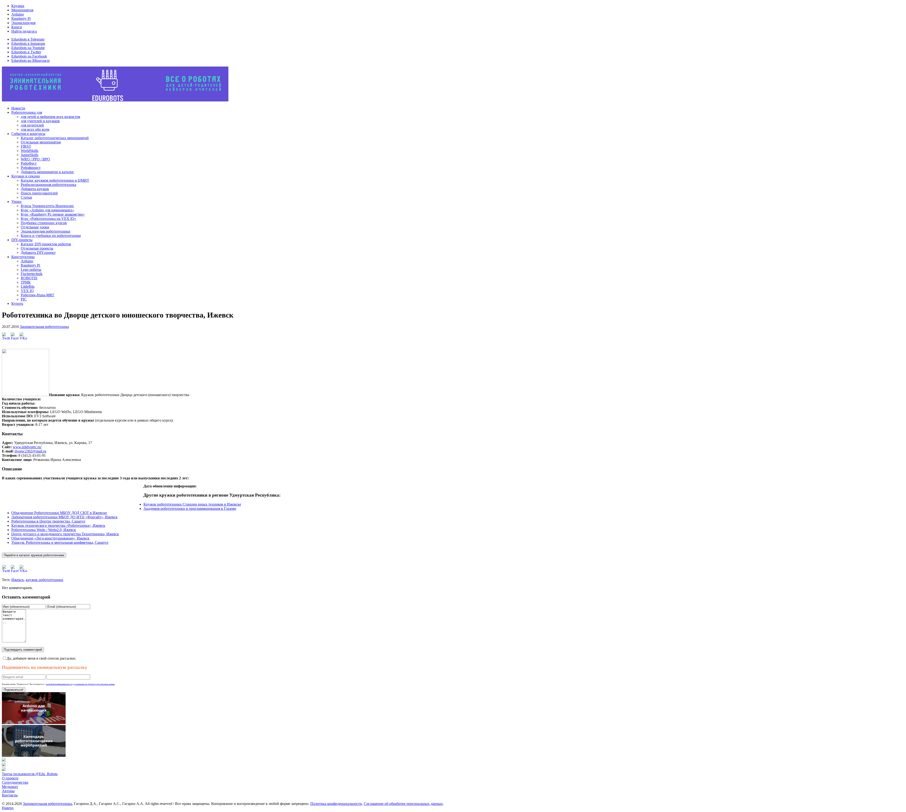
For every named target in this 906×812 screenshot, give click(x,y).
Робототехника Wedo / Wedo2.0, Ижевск (43, 530)
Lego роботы (31, 270)
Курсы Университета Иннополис (47, 206)
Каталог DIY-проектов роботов (46, 244)
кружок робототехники (44, 580)
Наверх (8, 808)
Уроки (16, 202)
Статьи (26, 197)
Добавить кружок (35, 189)
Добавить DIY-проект (38, 253)
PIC (24, 299)
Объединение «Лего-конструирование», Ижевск (50, 538)
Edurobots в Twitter (26, 52)
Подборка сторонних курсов (44, 223)
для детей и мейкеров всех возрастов (50, 117)
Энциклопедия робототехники (45, 231)
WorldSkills (29, 151)
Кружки (17, 6)
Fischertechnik (31, 274)
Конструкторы (23, 257)
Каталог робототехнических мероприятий (55, 138)
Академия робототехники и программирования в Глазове (189, 508)
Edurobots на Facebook (29, 56)
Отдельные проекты (37, 248)
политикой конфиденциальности (59, 684)
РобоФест (29, 163)
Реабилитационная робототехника (48, 185)
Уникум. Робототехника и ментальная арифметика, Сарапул (59, 542)
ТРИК (26, 282)
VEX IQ (27, 291)
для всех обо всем (35, 129)
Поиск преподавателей (39, 193)
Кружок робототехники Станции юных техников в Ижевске (192, 504)
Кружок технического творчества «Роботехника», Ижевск (58, 525)
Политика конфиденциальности (336, 804)
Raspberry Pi (21, 19)
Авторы (8, 791)
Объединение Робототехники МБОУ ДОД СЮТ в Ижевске (59, 513)
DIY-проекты (22, 240)
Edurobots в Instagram (28, 44)
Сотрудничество (15, 782)
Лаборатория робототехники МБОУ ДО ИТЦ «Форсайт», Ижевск (64, 517)
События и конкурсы (28, 134)
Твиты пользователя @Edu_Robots (30, 774)
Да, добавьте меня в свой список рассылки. (41, 658)
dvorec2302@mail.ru (30, 451)
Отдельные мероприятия (41, 142)
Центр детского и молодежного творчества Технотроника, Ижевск (65, 534)
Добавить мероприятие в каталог (47, 172)
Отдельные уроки (35, 227)
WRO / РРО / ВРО (35, 159)
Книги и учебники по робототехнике (51, 236)
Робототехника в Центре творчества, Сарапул (48, 521)
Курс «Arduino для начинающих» (47, 210)
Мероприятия (22, 10)
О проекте (10, 778)
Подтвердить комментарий (23, 649)
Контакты (10, 795)
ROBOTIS (29, 278)
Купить (17, 303)
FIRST (26, 146)
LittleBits (27, 287)
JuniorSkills (29, 155)
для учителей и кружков (40, 121)
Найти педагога (24, 31)
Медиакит (10, 787)
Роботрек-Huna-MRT (37, 295)
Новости (18, 108)
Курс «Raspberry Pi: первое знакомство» (53, 214)
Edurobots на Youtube (28, 48)
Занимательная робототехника (44, 327)
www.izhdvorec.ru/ (27, 447)
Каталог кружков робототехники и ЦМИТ (55, 180)
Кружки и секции (25, 176)
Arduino (17, 14)
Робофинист (31, 168)
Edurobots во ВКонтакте (30, 61)
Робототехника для (26, 112)
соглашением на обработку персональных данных (94, 684)
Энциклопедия (23, 23)
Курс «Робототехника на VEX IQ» (48, 219)
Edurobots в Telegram (27, 39)
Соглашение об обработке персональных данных (403, 804)
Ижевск (17, 580)
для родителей (32, 125)
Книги (16, 27)
